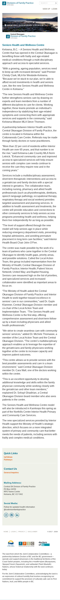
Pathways (8, 460)
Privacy (21, 531)
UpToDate (8, 457)
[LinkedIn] (17, 515)
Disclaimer (32, 531)
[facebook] (11, 515)
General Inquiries (11, 473)
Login (54, 9)
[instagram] (6, 515)
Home (6, 531)
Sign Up (46, 9)
